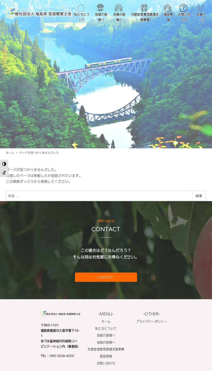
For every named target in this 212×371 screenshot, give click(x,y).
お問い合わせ (106, 363)
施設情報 (106, 356)
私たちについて (106, 328)
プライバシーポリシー (151, 321)
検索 (199, 195)
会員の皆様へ (106, 342)
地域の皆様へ (106, 335)
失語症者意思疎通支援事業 (106, 349)
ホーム (106, 321)
